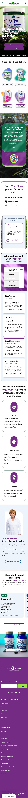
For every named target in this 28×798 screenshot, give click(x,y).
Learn (2, 735)
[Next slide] (24, 233)
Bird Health (4, 714)
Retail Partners (5, 738)
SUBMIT (22, 686)
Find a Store (4, 749)
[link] (7, 75)
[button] (2, 3)
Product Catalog (5, 742)
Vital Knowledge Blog (7, 756)
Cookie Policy (5, 774)
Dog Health (4, 706)
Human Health (5, 703)
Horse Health (4, 717)
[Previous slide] (3, 233)
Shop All (3, 731)
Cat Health (4, 710)
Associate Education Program (9, 745)
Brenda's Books (5, 763)
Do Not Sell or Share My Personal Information (13, 767)
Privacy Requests (5, 770)
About (2, 752)
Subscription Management (8, 759)
